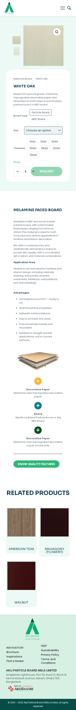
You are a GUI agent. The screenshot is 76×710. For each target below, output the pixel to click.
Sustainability (50, 650)
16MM (33, 148)
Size (15, 130)
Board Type (20, 115)
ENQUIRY (46, 171)
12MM (54, 141)
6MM (33, 141)
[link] (20, 688)
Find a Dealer (15, 661)
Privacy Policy (50, 655)
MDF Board (38, 119)
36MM (33, 155)
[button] (57, 32)
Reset (16, 162)
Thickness (19, 148)
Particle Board (40, 112)
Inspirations (14, 656)
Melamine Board (22, 78)
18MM (44, 148)
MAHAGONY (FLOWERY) (54, 550)
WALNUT (21, 602)
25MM (56, 148)
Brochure (12, 652)
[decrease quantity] (17, 171)
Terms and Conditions (48, 661)
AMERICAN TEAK (21, 549)
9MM (43, 141)
